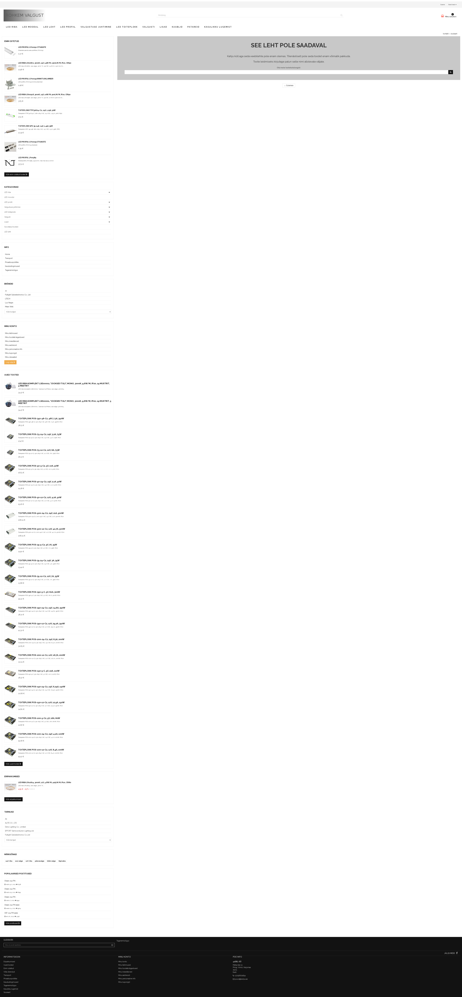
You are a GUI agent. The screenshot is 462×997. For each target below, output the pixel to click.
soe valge (19, 861)
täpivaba (62, 861)
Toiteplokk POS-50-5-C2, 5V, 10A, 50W (38, 466)
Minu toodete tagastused (14, 337)
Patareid (193, 27)
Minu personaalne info (13, 349)
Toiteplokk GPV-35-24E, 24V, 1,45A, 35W (35, 126)
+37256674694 (240, 976)
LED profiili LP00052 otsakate (32, 47)
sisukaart (454, 34)
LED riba (12, 27)
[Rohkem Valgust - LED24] (78, 15)
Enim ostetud (11, 41)
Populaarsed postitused (18, 874)
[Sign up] (112, 945)
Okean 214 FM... (10, 881)
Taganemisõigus (11, 270)
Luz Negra (9, 303)
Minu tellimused (11, 333)
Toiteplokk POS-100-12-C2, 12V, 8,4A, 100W (41, 750)
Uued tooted (11, 375)
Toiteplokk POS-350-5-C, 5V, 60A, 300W (39, 592)
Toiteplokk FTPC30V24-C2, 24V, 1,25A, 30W (37, 110)
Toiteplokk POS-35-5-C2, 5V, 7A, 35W (37, 544)
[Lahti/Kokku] (109, 192)
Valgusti (148, 27)
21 (6, 291)
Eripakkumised (12, 776)
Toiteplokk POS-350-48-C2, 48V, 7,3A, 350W (41, 418)
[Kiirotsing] (341, 15)
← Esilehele (288, 85)
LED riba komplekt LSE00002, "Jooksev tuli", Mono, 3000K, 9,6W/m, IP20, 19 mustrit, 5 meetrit (64, 384)
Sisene (442, 4)
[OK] (450, 72)
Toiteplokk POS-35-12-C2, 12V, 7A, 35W (38, 576)
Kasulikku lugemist (218, 27)
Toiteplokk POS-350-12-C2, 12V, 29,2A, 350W (41, 623)
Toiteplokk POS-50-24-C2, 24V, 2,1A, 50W (40, 481)
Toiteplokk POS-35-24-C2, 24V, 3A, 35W (39, 560)
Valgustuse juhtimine (96, 27)
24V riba (9, 861)
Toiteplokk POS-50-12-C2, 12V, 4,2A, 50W (39, 497)
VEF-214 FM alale (11, 913)
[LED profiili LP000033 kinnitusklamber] (10, 84)
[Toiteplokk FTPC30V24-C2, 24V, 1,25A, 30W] (10, 115)
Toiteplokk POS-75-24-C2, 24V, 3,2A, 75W (39, 434)
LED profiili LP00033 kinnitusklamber (35, 79)
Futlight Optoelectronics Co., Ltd (17, 295)
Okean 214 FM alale (11, 905)
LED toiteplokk (127, 27)
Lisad (163, 27)
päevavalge (39, 861)
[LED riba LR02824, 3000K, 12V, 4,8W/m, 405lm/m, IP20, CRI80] (10, 788)
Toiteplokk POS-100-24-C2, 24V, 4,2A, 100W (41, 734)
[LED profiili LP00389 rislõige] (10, 163)
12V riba (29, 861)
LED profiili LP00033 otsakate (32, 142)
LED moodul (30, 27)
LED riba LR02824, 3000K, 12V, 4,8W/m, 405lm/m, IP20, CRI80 (44, 782)
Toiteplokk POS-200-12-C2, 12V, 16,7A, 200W (41, 655)
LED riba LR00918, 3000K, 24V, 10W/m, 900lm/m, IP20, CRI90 (44, 94)
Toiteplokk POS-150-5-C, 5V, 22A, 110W (39, 671)
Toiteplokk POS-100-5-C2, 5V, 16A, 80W (39, 718)
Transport (9, 258)
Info (6, 247)
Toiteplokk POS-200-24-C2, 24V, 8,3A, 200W (41, 639)
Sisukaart (7, 992)
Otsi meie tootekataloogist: (289, 68)
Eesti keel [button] (451, 4)
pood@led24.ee (241, 979)
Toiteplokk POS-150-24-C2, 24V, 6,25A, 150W (41, 686)
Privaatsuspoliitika (12, 262)
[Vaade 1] (10, 68)
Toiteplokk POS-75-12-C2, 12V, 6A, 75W (39, 450)
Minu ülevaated (11, 357)
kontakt (446, 34)
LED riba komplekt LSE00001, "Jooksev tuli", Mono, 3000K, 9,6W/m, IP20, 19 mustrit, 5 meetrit (64, 402)
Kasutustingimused (12, 266)
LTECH (7, 299)
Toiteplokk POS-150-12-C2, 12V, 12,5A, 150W (41, 702)
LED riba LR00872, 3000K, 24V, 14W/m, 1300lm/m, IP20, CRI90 (44, 63)
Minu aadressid (11, 345)
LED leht (49, 27)
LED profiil (68, 27)
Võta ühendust (9, 972)
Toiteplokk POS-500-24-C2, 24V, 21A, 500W (41, 513)
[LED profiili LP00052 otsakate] (10, 52)
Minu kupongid (11, 353)
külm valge (51, 861)
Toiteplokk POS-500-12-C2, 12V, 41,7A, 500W (41, 529)
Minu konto (10, 326)
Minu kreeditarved (12, 341)
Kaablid (177, 27)
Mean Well (9, 307)
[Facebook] (456, 953)
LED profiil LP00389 (27, 158)
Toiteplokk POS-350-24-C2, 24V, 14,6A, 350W (41, 608)
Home (7, 254)
